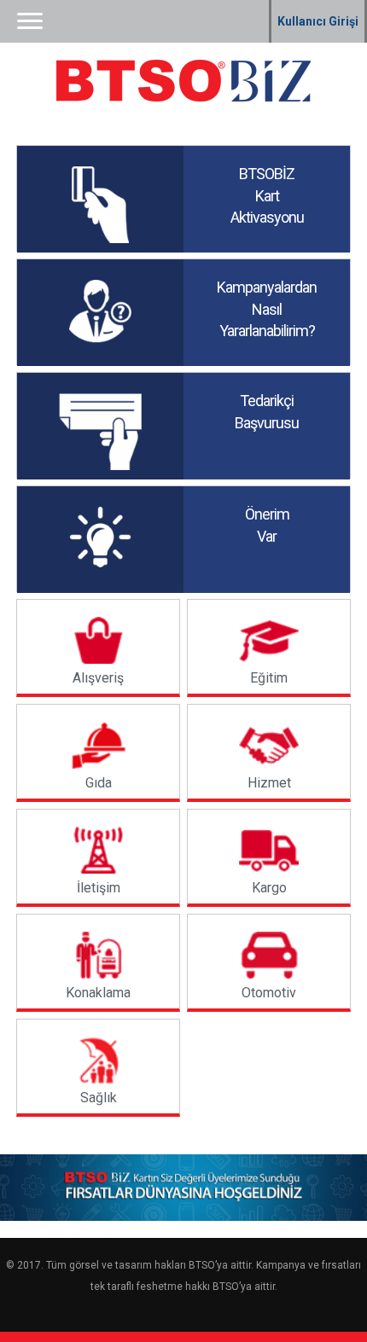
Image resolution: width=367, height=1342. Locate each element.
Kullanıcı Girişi (317, 21)
